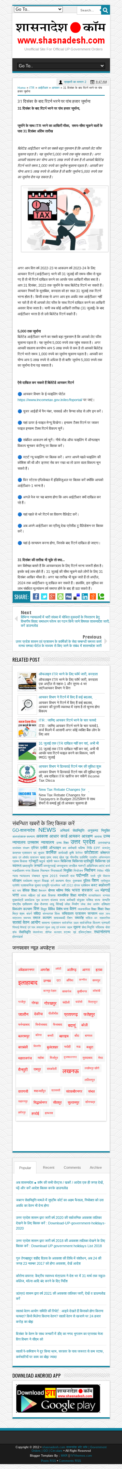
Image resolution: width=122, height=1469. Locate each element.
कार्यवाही (63, 853)
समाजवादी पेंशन (63, 918)
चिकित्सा (66, 861)
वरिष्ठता (106, 904)
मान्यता (106, 895)
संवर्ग (29, 913)
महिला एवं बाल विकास (42, 895)
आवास (98, 836)
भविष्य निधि (63, 890)
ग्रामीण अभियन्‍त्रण (99, 857)
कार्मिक (51, 852)
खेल (61, 857)
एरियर (35, 848)
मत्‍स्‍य (23, 895)
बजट (94, 885)
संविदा (37, 913)
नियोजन (78, 870)
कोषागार (105, 853)
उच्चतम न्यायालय (40, 842)
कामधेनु (106, 848)
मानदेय (82, 895)
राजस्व (54, 900)
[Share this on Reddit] (93, 596)
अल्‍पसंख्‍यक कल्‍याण (23, 836)
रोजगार (44, 904)
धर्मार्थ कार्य (104, 866)
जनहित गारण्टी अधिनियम (83, 866)
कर (64, 848)
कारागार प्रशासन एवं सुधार (28, 853)
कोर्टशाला (91, 852)
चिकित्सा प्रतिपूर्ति (83, 861)
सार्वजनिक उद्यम (70, 922)
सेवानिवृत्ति (25, 932)
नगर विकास (32, 870)
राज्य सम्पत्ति (102, 900)
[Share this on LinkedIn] (85, 596)
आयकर (56, 87)
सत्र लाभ (104, 913)
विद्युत (44, 909)
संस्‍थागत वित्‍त (51, 913)
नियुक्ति (67, 870)
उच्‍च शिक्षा (62, 842)
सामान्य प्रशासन (51, 922)
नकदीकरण (18, 870)
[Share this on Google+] (52, 596)
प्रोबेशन (85, 885)
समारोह (79, 918)
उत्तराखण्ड (104, 842)
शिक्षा (100, 909)
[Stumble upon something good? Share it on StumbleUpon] (60, 596)
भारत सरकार (82, 890)
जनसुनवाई (49, 866)
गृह (67, 857)
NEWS (47, 830)
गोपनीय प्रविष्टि (79, 857)
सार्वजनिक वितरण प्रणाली (95, 922)
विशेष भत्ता (62, 909)
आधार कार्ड (58, 836)
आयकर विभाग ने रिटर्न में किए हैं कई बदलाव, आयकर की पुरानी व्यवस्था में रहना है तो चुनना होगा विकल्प (69, 697)
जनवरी (38, 866)
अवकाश (42, 836)
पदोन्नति (82, 875)
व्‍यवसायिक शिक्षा (87, 909)
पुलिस (86, 881)
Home (22, 87)
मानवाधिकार (94, 895)
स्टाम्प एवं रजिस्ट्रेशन (77, 932)
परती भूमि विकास (100, 876)
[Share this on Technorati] (101, 596)
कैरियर (79, 853)
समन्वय (27, 918)
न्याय (15, 876)
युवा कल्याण (42, 900)
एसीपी (43, 848)
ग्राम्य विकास (20, 861)
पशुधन (37, 881)
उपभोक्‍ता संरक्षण (21, 848)
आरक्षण (87, 836)
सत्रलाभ (16, 918)
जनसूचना (62, 866)
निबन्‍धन (44, 870)
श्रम (22, 913)
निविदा (100, 870)
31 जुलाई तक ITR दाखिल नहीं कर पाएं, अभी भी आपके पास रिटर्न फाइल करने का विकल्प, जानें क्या (69, 743)
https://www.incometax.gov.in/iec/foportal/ (50, 400)
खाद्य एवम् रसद (49, 857)
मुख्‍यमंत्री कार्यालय (23, 900)
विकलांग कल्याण (22, 909)
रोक (36, 904)
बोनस (51, 890)
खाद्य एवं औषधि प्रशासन (25, 857)
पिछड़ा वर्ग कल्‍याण (53, 881)
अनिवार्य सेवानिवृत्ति (72, 830)
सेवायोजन (38, 932)
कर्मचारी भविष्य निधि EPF (84, 848)
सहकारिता (105, 918)
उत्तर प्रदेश (83, 842)
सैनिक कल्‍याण (53, 932)
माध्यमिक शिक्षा (67, 895)
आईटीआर (43, 87)
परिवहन (16, 881)
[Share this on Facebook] (36, 596)
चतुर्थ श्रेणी (45, 861)
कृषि (71, 853)
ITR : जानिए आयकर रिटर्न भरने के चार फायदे (67, 720)
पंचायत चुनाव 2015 (45, 876)
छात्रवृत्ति (27, 866)
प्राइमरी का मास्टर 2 (75, 82)
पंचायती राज (67, 876)
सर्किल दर (91, 918)
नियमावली (56, 870)
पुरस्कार (77, 881)
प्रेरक (77, 885)
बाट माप (16, 890)
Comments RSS (70, 1460)
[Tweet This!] (44, 596)
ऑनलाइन (55, 848)
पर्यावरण (27, 881)
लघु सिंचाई (56, 904)
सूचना (76, 927)
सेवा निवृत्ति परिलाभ (93, 927)
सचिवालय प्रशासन (74, 913)
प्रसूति (45, 885)
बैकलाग (43, 890)
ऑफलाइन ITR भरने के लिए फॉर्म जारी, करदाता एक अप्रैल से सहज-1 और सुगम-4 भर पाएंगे (68, 674)
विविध (51, 909)
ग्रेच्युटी (33, 861)
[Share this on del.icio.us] (77, 596)
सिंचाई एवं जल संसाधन (32, 927)
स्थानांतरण (102, 931)
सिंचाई (15, 927)
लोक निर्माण (72, 904)
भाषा (97, 890)
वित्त (36, 908)
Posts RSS (48, 1460)
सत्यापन (92, 913)
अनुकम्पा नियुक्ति (99, 830)
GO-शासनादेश (23, 830)
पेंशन (95, 880)
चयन (57, 861)
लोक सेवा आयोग (90, 904)
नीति (107, 870)
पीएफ (68, 881)
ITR (31, 87)
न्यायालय (25, 876)
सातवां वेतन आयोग (26, 922)
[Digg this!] (68, 596)
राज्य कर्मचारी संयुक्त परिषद (76, 900)
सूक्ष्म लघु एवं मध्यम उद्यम (58, 927)
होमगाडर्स (17, 936)
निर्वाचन (89, 870)
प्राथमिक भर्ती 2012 (61, 885)
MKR (64, 1455)
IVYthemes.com (81, 1455)
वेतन (73, 908)
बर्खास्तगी (104, 885)
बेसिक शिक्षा (29, 890)
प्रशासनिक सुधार (31, 885)
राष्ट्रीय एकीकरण (22, 904)
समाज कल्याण (42, 918)
